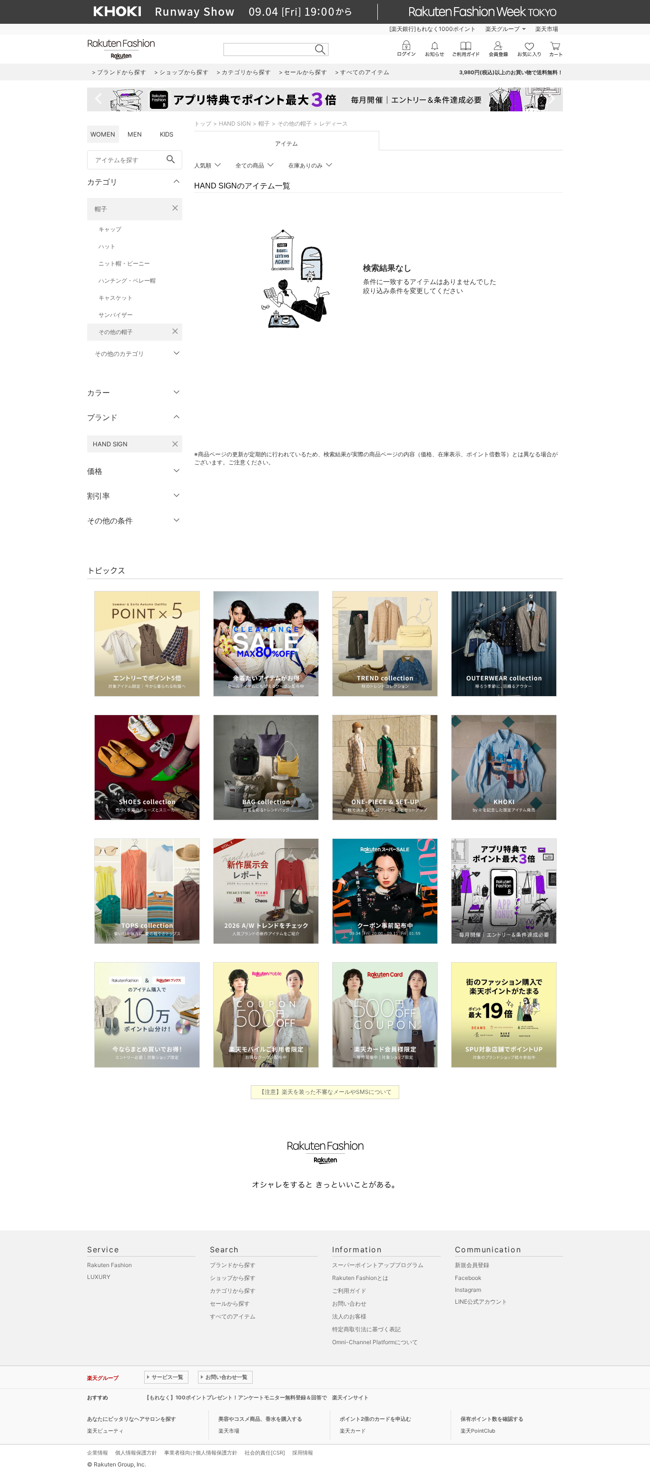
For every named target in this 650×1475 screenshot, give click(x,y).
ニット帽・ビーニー (124, 263)
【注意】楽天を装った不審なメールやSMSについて (325, 1091)
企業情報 (97, 1452)
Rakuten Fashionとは (360, 1277)
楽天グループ (502, 28)
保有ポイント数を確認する (492, 1419)
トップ (202, 123)
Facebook (468, 1277)
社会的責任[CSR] (265, 1452)
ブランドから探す (233, 1264)
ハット (107, 246)
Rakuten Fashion (109, 1264)
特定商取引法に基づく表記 (366, 1329)
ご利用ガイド (349, 1290)
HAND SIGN (235, 123)
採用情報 (302, 1452)
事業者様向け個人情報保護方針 (200, 1452)
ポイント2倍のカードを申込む (375, 1419)
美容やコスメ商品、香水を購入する (260, 1419)
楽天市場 (546, 28)
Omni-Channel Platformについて (375, 1342)
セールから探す (230, 1303)
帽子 (101, 209)
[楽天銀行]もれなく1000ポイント (432, 28)
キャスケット (115, 297)
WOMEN (102, 134)
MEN (135, 134)
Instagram (468, 1289)
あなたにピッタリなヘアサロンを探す (131, 1419)
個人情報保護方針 (136, 1452)
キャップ (109, 229)
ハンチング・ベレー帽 (127, 280)
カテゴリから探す (233, 1290)
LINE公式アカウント (481, 1301)
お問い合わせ (349, 1303)
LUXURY (98, 1276)
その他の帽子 (115, 331)
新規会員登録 (472, 1264)
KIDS (166, 134)
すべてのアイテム (233, 1316)
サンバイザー (115, 314)
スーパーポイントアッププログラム (377, 1264)
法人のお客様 (349, 1316)
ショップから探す (233, 1277)
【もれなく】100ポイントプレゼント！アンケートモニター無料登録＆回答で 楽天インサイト (256, 1397)
